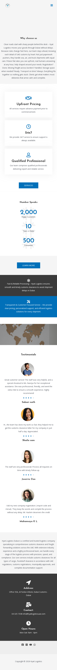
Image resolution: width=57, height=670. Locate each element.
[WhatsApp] (34, 644)
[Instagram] (26, 644)
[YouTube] (30, 644)
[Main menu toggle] (51, 5)
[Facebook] (22, 644)
